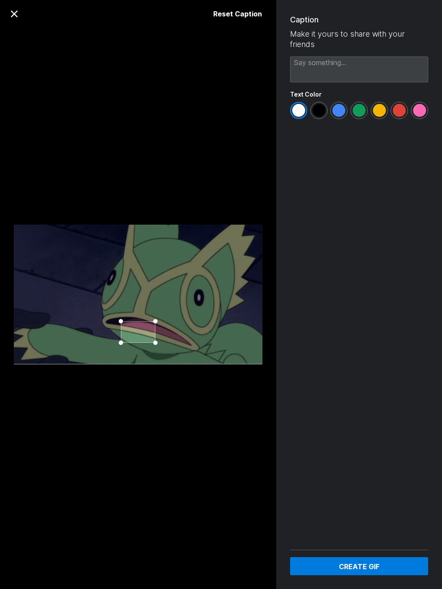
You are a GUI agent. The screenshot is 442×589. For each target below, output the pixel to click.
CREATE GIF (359, 566)
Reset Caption (237, 13)
